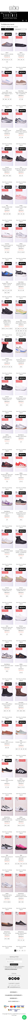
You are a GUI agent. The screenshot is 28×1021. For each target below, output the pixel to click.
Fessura (7, 167)
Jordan (21, 205)
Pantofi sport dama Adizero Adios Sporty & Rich (21, 131)
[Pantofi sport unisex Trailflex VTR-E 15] (7, 386)
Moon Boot (21, 91)
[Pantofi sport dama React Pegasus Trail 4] (7, 80)
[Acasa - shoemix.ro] (14, 8)
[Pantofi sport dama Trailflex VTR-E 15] (7, 156)
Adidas (20, 129)
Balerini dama (20, 54)
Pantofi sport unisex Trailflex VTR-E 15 (7, 398)
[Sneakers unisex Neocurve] (7, 118)
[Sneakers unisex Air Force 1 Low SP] (7, 271)
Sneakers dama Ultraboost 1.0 (7, 322)
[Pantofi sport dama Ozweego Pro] (21, 233)
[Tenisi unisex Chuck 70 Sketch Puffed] (7, 233)
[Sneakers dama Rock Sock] (7, 347)
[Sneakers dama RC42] (21, 424)
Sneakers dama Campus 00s (21, 475)
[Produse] (2, 13)
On (21, 358)
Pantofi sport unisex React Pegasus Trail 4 (21, 322)
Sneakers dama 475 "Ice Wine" (7, 513)
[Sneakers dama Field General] (7, 195)
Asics (7, 129)
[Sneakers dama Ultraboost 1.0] (7, 309)
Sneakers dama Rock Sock (7, 360)
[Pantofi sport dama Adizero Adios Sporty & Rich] (21, 118)
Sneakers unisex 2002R (7, 551)
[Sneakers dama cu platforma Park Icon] (21, 271)
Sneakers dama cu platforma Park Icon (21, 284)
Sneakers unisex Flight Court (21, 207)
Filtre (8, 29)
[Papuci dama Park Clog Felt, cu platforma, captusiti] (21, 80)
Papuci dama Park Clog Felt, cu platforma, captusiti (21, 93)
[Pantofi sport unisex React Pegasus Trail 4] (21, 309)
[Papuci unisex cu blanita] (7, 42)
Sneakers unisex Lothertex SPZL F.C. (7, 437)
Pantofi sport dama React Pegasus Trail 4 (7, 93)
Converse (7, 243)
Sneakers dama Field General (7, 207)
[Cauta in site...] (26, 20)
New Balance (21, 435)
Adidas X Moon (7, 320)
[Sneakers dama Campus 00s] (21, 462)
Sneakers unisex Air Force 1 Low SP (7, 284)
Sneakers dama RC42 (21, 436)
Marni (7, 52)
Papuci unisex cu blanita (7, 54)
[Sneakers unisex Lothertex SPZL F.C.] (7, 424)
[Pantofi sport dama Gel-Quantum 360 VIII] (21, 156)
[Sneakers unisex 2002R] (7, 539)
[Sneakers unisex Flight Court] (21, 195)
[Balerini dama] (21, 42)
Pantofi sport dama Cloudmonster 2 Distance (21, 360)
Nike (7, 91)
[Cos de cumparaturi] (22, 20)
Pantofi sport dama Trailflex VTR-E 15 (7, 169)
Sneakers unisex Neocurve (7, 131)
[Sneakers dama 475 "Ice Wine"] (7, 500)
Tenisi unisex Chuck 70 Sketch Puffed (7, 246)
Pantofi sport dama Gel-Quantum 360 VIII (21, 169)
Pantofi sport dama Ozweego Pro (21, 246)
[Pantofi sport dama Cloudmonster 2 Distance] (21, 347)
